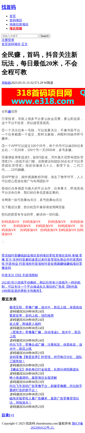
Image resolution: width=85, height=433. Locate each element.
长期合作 (63, 259)
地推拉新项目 (18, 24)
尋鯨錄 (6, 82)
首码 (8, 268)
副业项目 (30, 255)
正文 (24, 44)
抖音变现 (50, 259)
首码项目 (15, 20)
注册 (5, 40)
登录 (11, 40)
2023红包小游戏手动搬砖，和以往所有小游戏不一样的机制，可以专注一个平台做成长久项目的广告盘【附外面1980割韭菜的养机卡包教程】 (41, 286)
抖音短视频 (52, 263)
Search (45, 36)
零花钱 (6, 255)
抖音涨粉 (38, 263)
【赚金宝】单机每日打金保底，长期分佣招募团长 (44, 369)
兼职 (28, 259)
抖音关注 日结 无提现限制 (20, 275)
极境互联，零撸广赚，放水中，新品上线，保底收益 (45, 307)
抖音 (22, 259)
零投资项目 (57, 255)
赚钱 (63, 263)
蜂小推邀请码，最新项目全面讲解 (33, 377)
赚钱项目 (72, 263)
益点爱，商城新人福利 (25, 324)
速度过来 (38, 259)
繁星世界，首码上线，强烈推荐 (31, 315)
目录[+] (8, 415)
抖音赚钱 (17, 255)
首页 (12, 16)
